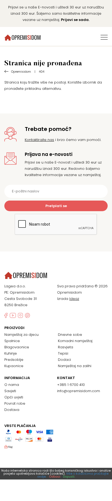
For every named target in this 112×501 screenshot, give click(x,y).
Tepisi (63, 353)
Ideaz (74, 298)
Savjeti (10, 391)
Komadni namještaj (75, 340)
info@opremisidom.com (78, 391)
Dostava (11, 409)
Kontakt (66, 378)
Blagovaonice (16, 347)
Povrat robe (14, 403)
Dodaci (64, 359)
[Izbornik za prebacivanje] (104, 37)
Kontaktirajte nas (39, 139)
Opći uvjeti (13, 397)
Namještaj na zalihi (74, 365)
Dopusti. (69, 476)
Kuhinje (10, 353)
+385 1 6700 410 (71, 384)
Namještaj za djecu (21, 334)
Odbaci (54, 476)
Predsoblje (13, 359)
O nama (11, 384)
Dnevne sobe (70, 334)
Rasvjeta (65, 347)
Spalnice (12, 340)
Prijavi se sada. (75, 19)
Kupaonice (13, 365)
